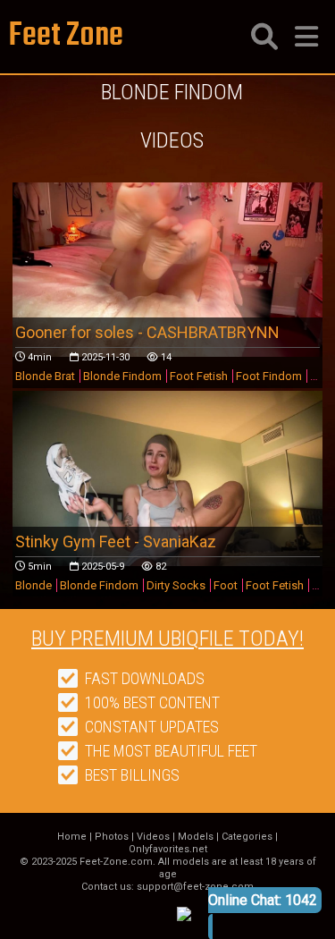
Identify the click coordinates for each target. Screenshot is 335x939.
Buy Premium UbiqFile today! (167, 638)
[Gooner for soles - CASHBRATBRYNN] (168, 269)
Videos (153, 836)
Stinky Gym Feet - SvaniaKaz (115, 541)
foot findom (269, 376)
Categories (247, 836)
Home (72, 836)
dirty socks (176, 585)
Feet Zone (66, 36)
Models (196, 836)
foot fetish (199, 376)
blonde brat (45, 376)
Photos (112, 836)
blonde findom (122, 376)
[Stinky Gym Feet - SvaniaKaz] (168, 478)
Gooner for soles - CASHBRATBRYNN (147, 332)
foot (226, 585)
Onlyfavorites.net (168, 849)
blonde (33, 585)
